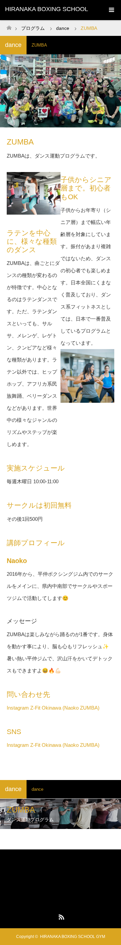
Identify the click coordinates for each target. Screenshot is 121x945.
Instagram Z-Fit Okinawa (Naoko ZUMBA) (53, 708)
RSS (60, 916)
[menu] (111, 10)
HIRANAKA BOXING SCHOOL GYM (60, 867)
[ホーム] (9, 26)
